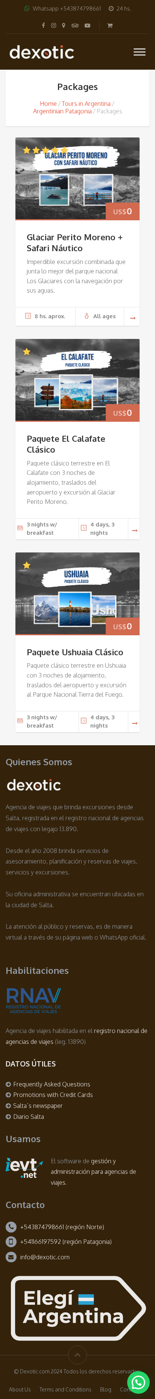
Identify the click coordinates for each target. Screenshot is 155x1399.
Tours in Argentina (86, 103)
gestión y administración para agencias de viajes (93, 1172)
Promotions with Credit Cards (53, 1094)
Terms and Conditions (65, 1389)
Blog (105, 1389)
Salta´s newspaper (38, 1105)
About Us (20, 1389)
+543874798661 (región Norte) (62, 1227)
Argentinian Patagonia (62, 111)
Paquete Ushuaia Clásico (75, 652)
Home (48, 103)
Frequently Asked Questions (51, 1084)
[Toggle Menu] (140, 51)
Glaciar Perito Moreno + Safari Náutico (75, 242)
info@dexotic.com (45, 1257)
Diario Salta (28, 1116)
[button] (138, 1382)
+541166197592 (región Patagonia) (66, 1241)
